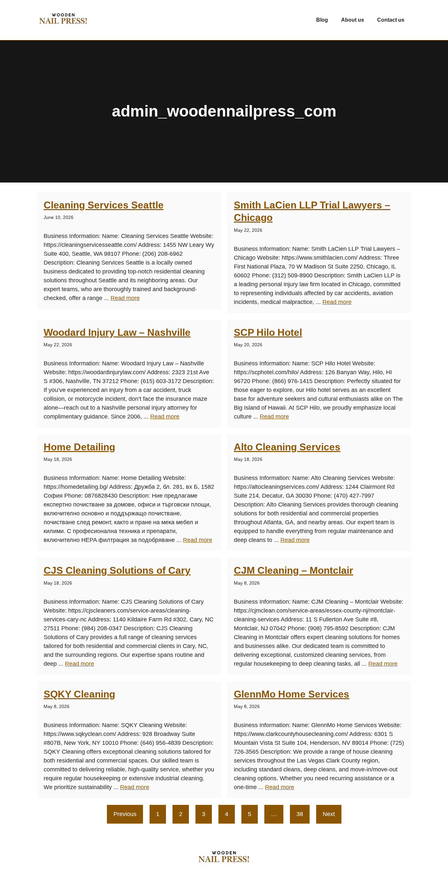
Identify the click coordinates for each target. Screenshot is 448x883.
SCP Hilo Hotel (268, 332)
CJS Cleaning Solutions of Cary (117, 570)
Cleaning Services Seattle (104, 205)
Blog (322, 20)
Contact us (390, 20)
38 (299, 814)
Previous (124, 814)
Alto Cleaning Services (287, 447)
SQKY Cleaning (79, 694)
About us (352, 20)
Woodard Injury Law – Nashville (117, 332)
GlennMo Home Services (291, 694)
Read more (125, 298)
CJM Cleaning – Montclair (293, 570)
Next (329, 814)
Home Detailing (79, 447)
